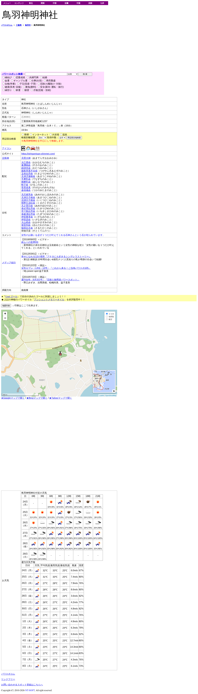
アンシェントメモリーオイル (49, 299)
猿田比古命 (27, 228)
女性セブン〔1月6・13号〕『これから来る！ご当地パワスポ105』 (56, 268)
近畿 (66, 3)
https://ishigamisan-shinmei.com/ (38, 153)
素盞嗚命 (26, 165)
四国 (90, 3)
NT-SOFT (30, 690)
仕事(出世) (36, 80)
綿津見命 (26, 168)
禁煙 (26, 134)
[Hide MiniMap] (113, 390)
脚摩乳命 (26, 182)
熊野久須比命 (28, 203)
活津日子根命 (28, 200)
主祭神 (5, 158)
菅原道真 (26, 187)
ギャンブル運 (20, 80)
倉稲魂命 (26, 190)
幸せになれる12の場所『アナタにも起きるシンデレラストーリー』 (56, 256)
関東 (43, 3)
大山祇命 (26, 222)
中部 (55, 3)
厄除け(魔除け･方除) (50, 84)
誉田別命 (26, 225)
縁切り (8, 90)
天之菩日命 (27, 205)
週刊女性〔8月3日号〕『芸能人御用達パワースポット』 (50, 279)
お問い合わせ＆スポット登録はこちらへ (22, 684)
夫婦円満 (33, 77)
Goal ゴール (11, 296)
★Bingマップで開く (36, 398)
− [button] (5, 318)
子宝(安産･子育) (28, 84)
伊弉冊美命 (27, 217)
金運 (7, 80)
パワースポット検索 (12, 74)
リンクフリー (8, 679)
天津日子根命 (28, 197)
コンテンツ (19, 3)
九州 (102, 3)
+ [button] (5, 313)
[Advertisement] (88, 49)
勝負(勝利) (30, 87)
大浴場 (55, 134)
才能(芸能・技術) (42, 90)
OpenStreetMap (110, 395)
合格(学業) (10, 84)
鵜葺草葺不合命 (29, 171)
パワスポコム (8, 674)
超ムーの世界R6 (29, 242)
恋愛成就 (20, 77)
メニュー (7, 3)
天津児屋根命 (28, 176)
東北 (31, 3)
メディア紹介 (9, 262)
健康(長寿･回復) (13, 87)
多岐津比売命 (28, 214)
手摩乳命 (26, 179)
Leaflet (101, 395)
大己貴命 (26, 162)
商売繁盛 (51, 80)
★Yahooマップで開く (60, 398)
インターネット (40, 134)
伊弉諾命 (26, 219)
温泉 (64, 134)
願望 (26, 90)
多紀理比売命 (28, 208)
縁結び (8, 77)
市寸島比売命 (28, 211)
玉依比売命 (27, 173)
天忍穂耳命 (27, 194)
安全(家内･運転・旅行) (52, 87)
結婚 (44, 77)
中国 (78, 3)
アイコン (6, 148)
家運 (18, 90)
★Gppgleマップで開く (13, 398)
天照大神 (26, 158)
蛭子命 (24, 184)
